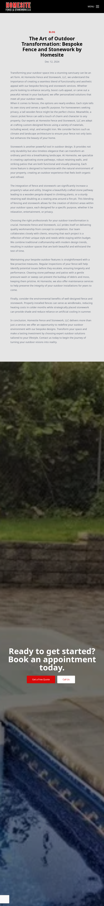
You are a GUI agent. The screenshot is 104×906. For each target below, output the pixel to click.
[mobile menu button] (97, 6)
